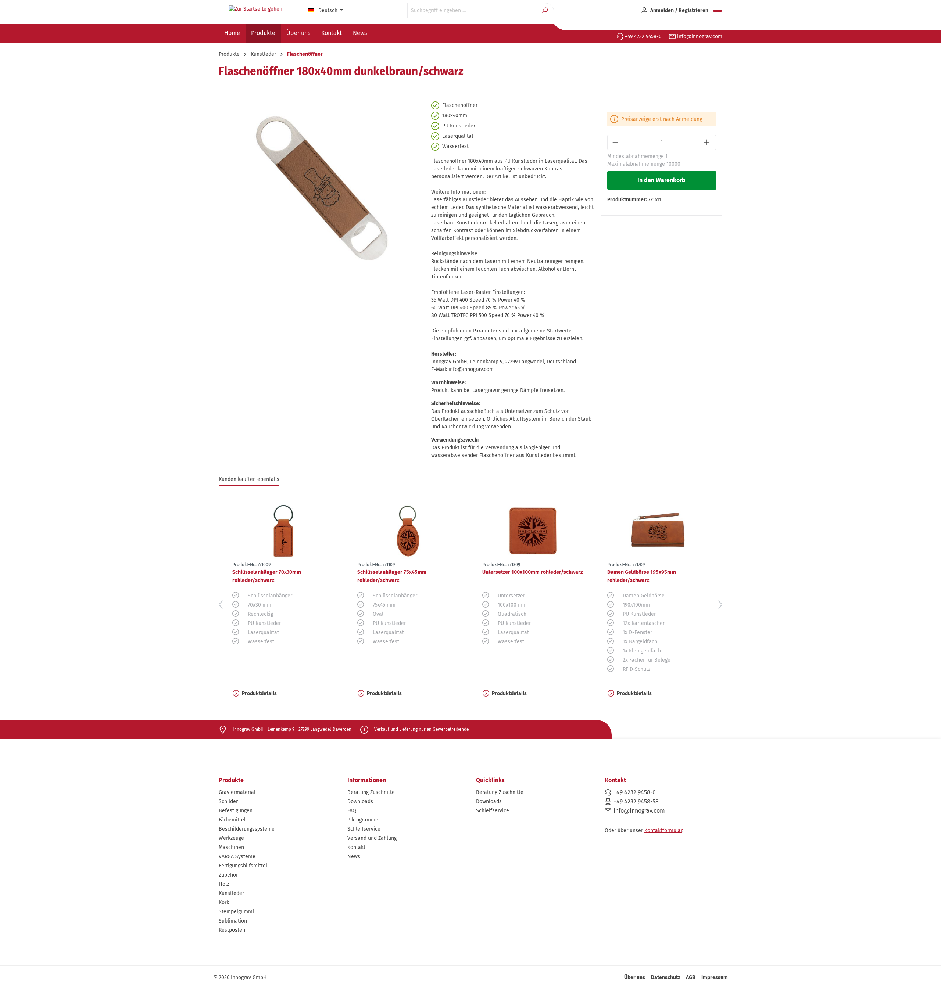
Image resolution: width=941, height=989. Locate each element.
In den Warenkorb (661, 180)
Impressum (714, 977)
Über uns (634, 977)
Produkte (231, 780)
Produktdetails (259, 693)
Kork (224, 902)
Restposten (232, 930)
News (353, 856)
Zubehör (228, 875)
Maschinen (231, 847)
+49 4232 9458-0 (642, 36)
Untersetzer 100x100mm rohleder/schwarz (532, 572)
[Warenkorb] (717, 11)
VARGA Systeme (237, 856)
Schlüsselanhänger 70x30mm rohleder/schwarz (266, 576)
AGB (690, 977)
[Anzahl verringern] (616, 142)
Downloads (360, 801)
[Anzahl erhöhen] (707, 142)
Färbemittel (232, 820)
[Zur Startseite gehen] (255, 9)
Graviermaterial (237, 792)
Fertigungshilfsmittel (243, 866)
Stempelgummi (236, 912)
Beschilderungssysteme (247, 829)
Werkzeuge (231, 838)
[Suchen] (545, 10)
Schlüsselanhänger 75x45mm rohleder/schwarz (391, 576)
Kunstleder (231, 893)
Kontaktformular (663, 830)
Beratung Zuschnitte (371, 792)
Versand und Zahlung (372, 838)
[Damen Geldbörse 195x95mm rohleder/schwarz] (658, 531)
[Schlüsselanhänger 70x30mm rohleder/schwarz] (283, 531)
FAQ (351, 811)
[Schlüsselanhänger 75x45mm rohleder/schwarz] (408, 531)
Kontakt (356, 847)
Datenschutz (665, 977)
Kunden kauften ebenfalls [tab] (249, 479)
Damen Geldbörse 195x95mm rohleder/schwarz (641, 576)
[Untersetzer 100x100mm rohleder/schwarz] (533, 531)
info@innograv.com (699, 36)
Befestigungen (236, 811)
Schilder (228, 801)
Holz (224, 884)
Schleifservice (363, 829)
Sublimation (233, 921)
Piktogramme (362, 820)
